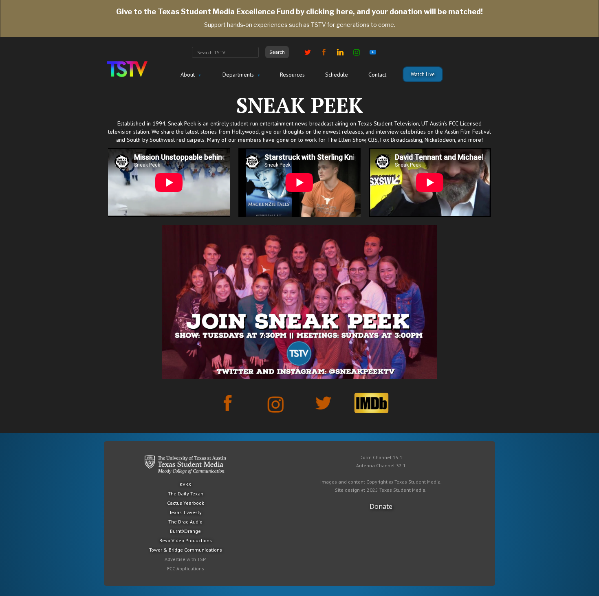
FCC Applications (185, 568)
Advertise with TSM (186, 559)
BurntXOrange (185, 531)
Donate (381, 506)
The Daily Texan (185, 493)
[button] (190, 75)
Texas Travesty (185, 512)
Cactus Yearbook (185, 503)
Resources (292, 74)
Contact (377, 74)
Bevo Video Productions (185, 540)
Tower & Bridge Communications (185, 550)
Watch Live (423, 74)
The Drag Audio (185, 522)
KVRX (185, 484)
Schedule (336, 74)
